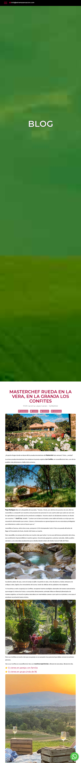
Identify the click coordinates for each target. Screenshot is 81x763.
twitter (35, 411)
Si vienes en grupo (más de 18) (22, 672)
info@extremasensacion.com (22, 2)
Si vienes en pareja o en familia (23, 668)
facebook (24, 411)
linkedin (46, 411)
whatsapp (57, 411)
